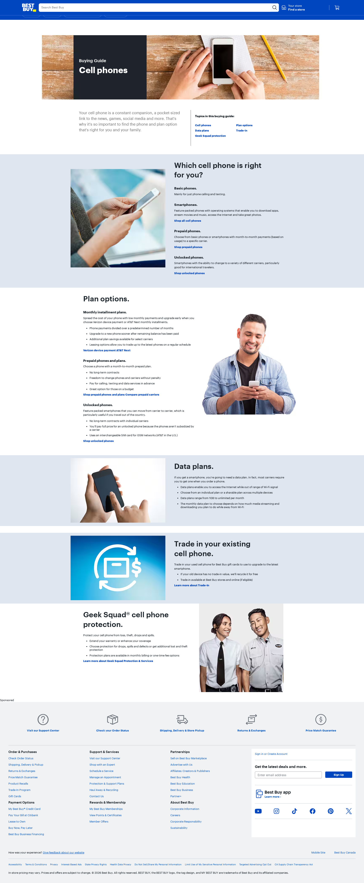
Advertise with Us (181, 764)
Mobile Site (318, 852)
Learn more (273, 796)
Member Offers (99, 821)
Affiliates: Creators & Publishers (190, 771)
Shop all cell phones (187, 220)
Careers (175, 815)
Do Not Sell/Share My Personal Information (158, 864)
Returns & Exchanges (21, 771)
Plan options (244, 125)
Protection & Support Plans (107, 783)
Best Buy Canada (345, 852)
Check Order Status (20, 758)
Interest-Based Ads (71, 864)
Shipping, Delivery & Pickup (25, 764)
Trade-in (241, 130)
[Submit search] (274, 7)
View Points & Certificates (106, 815)
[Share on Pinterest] (330, 811)
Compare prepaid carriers (142, 394)
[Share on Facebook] (312, 811)
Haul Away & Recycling (104, 790)
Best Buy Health (180, 777)
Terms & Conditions (36, 864)
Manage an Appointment (105, 777)
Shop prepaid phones (188, 247)
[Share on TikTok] (294, 811)
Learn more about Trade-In (191, 585)
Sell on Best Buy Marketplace (188, 758)
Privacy (54, 864)
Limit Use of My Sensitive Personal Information (210, 864)
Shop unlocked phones (189, 273)
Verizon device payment (99, 350)
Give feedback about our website (63, 852)
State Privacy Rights (96, 864)
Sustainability (178, 827)
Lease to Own (16, 821)
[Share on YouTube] (258, 811)
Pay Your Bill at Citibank (23, 815)
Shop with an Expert (102, 764)
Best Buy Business (181, 790)
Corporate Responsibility (186, 821)
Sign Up (339, 774)
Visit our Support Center (105, 758)
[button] (293, 7)
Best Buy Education (182, 783)
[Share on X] (348, 811)
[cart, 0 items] (337, 7)
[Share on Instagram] (276, 811)
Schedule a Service (101, 771)
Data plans (202, 130)
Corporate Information (184, 809)
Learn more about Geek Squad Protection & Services (118, 661)
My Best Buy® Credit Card (24, 809)
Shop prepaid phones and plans (104, 394)
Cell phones (203, 125)
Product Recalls (18, 783)
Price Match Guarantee (22, 777)
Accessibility (15, 864)
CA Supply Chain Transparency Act (294, 864)
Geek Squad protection (210, 135)
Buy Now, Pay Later (20, 827)
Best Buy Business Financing (26, 834)
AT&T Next (123, 350)
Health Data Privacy (120, 864)
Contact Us (97, 796)
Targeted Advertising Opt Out (255, 864)
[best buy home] (29, 7)
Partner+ (175, 796)
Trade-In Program (19, 790)
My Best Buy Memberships (106, 809)
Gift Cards (14, 796)
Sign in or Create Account (271, 754)
